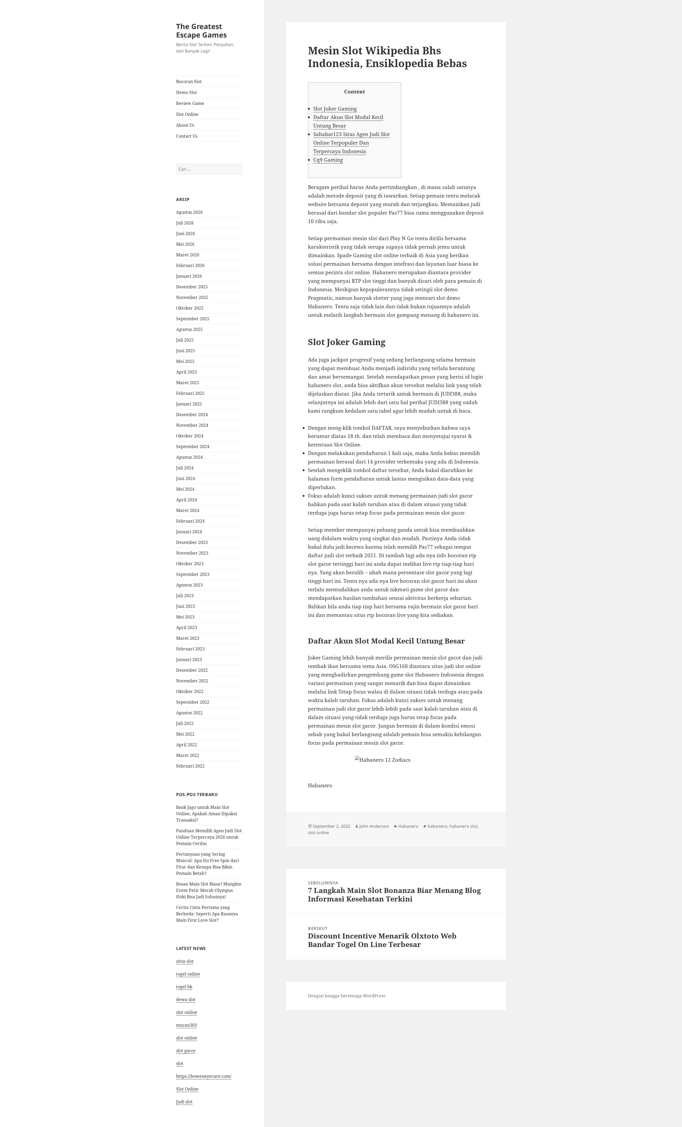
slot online (186, 1012)
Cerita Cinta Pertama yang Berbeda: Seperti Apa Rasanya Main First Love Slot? (207, 913)
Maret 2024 (187, 510)
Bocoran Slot (189, 81)
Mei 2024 (185, 489)
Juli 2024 (185, 468)
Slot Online (187, 114)
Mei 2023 (185, 617)
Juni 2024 (185, 478)
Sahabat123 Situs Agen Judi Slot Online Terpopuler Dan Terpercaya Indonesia (351, 143)
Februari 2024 (190, 521)
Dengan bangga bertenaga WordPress (346, 996)
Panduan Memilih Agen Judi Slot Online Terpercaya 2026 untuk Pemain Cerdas (209, 837)
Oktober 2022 (190, 691)
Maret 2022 (187, 755)
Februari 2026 (190, 265)
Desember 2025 (192, 287)
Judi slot (184, 1102)
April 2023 (186, 627)
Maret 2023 (187, 638)
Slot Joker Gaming (335, 108)
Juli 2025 (185, 340)
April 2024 (186, 500)
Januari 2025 (189, 404)
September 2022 (192, 702)
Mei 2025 (185, 361)
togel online (188, 974)
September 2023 (192, 574)
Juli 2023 (185, 596)
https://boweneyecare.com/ (204, 1076)
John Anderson (374, 826)
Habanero (408, 826)
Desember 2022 (192, 670)
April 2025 (186, 372)
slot (179, 1063)
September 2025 (192, 319)
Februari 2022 (190, 766)
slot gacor (186, 1051)
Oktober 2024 (190, 436)
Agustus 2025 (189, 329)
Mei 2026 (185, 244)
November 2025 (192, 297)
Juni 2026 (185, 233)
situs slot (185, 961)
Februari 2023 (190, 649)
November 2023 (192, 553)
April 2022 (186, 745)
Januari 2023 (189, 659)
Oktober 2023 (190, 564)
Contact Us (186, 136)
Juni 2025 (185, 351)
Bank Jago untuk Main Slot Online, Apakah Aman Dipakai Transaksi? (206, 813)
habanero (437, 826)
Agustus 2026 (189, 212)
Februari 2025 (190, 393)
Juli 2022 (185, 723)
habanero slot (463, 826)
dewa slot (186, 999)
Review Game (190, 103)
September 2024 (192, 446)
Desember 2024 (192, 414)
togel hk (184, 987)
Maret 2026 (187, 255)
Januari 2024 (189, 532)
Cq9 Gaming (328, 159)
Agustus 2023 (189, 585)
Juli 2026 (185, 223)
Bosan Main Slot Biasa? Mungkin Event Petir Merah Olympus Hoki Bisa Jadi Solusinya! (208, 890)
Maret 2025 (187, 383)
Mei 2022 (185, 734)
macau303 (186, 1025)
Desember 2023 (192, 542)
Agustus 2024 (189, 457)
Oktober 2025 (190, 308)
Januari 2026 (189, 276)
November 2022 (192, 681)
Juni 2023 (185, 606)
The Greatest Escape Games (201, 30)
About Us (185, 125)
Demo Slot (186, 92)
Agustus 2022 (189, 713)
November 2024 (192, 425)
